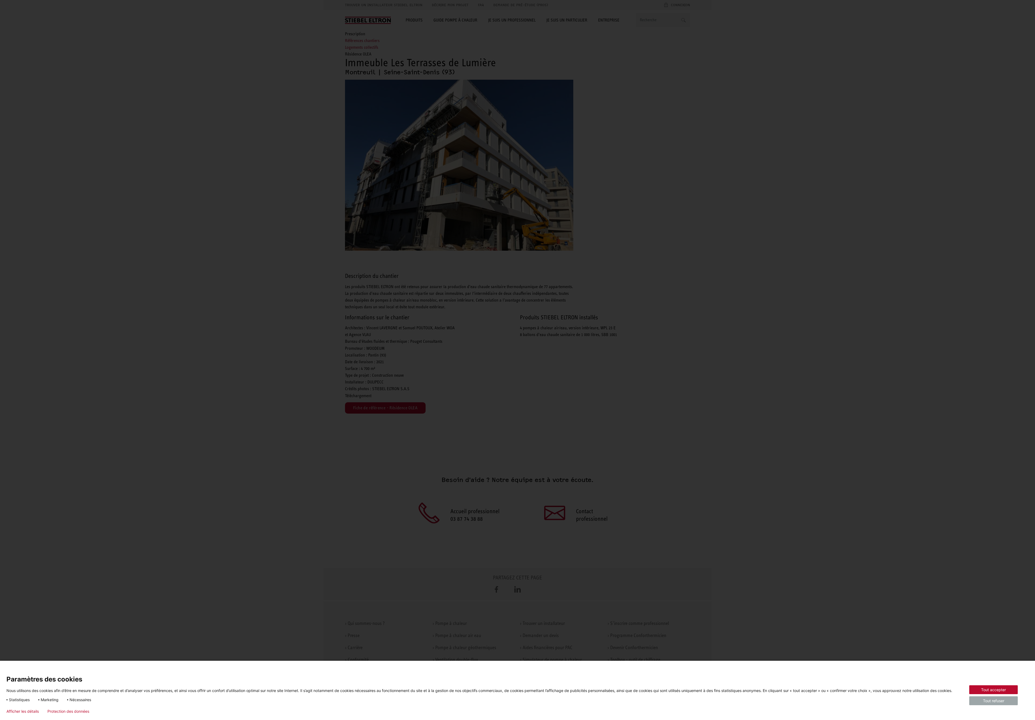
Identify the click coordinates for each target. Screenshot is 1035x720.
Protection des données (68, 711)
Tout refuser (993, 700)
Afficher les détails (22, 711)
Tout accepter (993, 689)
